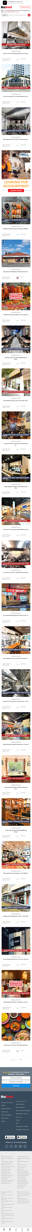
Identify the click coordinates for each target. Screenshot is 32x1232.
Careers (3, 1121)
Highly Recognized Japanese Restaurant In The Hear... (16, 744)
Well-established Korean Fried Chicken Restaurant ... (16, 658)
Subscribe (16, 1085)
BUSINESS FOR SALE (16, 51)
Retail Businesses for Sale (7, 1175)
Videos (18, 1120)
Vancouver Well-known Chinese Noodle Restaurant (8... (16, 444)
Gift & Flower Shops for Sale (7, 1180)
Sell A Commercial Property (23, 1110)
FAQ (17, 1123)
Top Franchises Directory (22, 1129)
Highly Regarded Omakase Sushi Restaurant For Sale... (16, 487)
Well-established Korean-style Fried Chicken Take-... (16, 400)
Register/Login (25, 7)
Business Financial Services (23, 1201)
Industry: (6, 58)
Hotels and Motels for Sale (7, 1161)
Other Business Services (23, 1199)
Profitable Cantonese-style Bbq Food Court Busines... (16, 314)
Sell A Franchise (20, 1107)
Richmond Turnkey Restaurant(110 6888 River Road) (16, 529)
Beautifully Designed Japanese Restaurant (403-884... (16, 228)
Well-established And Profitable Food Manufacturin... (16, 139)
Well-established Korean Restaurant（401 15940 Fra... (16, 873)
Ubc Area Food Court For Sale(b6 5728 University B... (16, 572)
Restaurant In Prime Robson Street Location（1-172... (16, 701)
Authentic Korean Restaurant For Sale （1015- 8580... (16, 916)
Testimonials (4, 1111)
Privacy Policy (5, 1118)
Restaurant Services (21, 1198)
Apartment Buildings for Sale (7, 1213)
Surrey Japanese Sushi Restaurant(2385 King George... (16, 831)
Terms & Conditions (6, 1115)
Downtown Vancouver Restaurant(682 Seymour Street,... (16, 358)
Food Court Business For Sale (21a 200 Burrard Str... (16, 96)
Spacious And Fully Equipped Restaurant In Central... (16, 53)
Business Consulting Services (24, 1193)
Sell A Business (20, 1104)
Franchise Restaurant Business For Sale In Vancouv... (16, 959)
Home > (3, 10)
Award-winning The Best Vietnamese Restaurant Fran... (16, 788)
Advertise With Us (6, 1108)
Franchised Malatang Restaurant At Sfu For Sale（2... (16, 615)
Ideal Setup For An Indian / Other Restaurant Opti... (16, 1045)
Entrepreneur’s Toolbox (22, 1126)
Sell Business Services (22, 1113)
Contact (3, 1105)
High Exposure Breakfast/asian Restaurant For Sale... (16, 271)
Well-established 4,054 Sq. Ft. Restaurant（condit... (16, 1002)
